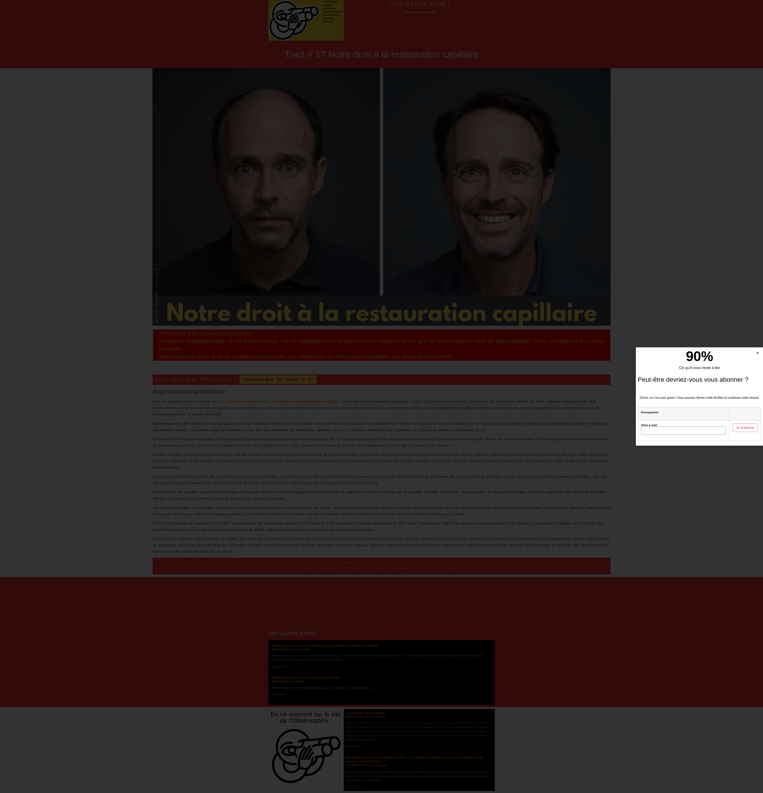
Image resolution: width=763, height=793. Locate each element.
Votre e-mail (649, 425)
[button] (757, 352)
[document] (381, 396)
